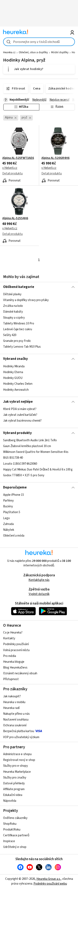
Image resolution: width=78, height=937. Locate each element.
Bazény (8, 506)
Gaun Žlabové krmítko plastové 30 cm (27, 446)
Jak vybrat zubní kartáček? (20, 415)
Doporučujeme (15, 487)
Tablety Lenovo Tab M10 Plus (22, 347)
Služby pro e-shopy (15, 766)
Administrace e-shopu (17, 754)
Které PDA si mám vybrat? (19, 409)
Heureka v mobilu (14, 702)
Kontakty (9, 638)
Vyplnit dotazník (39, 594)
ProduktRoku (11, 829)
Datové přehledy (14, 783)
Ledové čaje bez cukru (17, 329)
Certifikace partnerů (16, 835)
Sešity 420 (9, 335)
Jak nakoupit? (12, 696)
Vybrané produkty (17, 432)
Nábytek (8, 530)
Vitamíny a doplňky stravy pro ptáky (26, 300)
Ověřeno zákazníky (15, 818)
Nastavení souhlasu (15, 719)
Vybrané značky (15, 358)
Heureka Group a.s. (48, 879)
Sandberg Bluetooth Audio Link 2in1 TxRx (30, 440)
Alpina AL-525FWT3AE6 (18, 158)
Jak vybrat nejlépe (18, 401)
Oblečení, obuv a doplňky (33, 52)
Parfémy (8, 500)
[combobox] (39, 41)
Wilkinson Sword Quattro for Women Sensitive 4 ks (35, 452)
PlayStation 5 (11, 512)
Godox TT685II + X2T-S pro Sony (23, 475)
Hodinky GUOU (12, 378)
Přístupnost (11, 679)
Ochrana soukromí (14, 725)
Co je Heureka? (12, 632)
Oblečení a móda (13, 535)
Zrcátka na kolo (13, 306)
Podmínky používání (16, 644)
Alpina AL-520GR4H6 (55, 158)
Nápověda (9, 801)
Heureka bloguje (13, 662)
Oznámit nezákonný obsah (20, 673)
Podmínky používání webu (50, 883)
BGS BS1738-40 (13, 458)
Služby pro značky (14, 777)
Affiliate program (14, 789)
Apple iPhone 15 (13, 495)
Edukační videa (12, 795)
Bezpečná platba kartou (18, 731)
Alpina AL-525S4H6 (15, 218)
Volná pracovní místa (16, 650)
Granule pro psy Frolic (17, 341)
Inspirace (9, 841)
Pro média (9, 656)
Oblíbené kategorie (18, 286)
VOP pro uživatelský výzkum (21, 737)
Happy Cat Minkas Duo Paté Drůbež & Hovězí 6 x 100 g (38, 469)
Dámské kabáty (13, 312)
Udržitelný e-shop (14, 847)
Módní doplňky (59, 52)
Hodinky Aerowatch (16, 389)
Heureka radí (11, 708)
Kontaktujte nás (39, 580)
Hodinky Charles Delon (17, 384)
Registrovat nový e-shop (19, 760)
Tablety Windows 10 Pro (18, 323)
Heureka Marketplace (17, 772)
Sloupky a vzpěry (14, 318)
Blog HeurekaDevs (15, 667)
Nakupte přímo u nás (16, 714)
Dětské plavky (12, 294)
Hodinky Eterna (13, 372)
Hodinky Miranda (14, 366)
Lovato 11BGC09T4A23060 (20, 463)
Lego (6, 518)
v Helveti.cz (9, 168)
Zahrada (8, 524)
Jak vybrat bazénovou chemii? (22, 421)
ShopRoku (9, 824)
